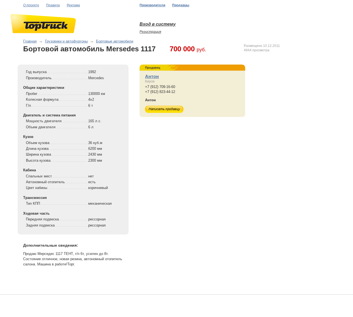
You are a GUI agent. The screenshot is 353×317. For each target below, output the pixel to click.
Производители (152, 5)
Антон (152, 76)
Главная (30, 41)
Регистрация (150, 32)
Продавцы (180, 5)
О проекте (31, 5)
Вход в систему (158, 24)
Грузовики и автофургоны (66, 41)
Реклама (73, 5)
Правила (53, 5)
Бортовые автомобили (114, 41)
